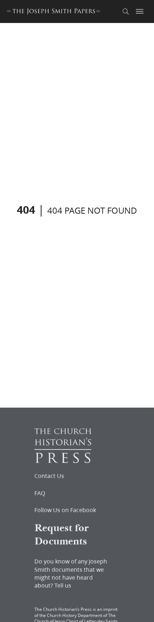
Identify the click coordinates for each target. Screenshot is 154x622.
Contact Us (49, 476)
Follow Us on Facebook (65, 510)
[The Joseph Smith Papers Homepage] (53, 12)
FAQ (39, 493)
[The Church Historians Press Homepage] (62, 460)
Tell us (62, 585)
